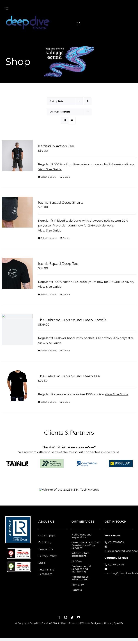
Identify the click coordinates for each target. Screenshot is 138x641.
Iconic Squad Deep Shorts (61, 202)
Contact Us (45, 549)
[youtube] (78, 617)
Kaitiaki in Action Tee (56, 146)
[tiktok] (72, 617)
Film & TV (78, 584)
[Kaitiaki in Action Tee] (17, 155)
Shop (41, 562)
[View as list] (71, 120)
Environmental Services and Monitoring (81, 569)
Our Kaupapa (47, 535)
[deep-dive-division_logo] (27, 15)
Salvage (77, 561)
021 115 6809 (116, 542)
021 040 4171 (116, 564)
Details (66, 177)
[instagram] (65, 617)
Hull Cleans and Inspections (82, 536)
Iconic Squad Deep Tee (58, 263)
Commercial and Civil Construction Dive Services (86, 545)
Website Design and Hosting (97, 623)
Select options (48, 177)
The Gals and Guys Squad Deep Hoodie (72, 320)
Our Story (44, 542)
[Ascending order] (87, 101)
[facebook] (59, 617)
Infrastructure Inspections (80, 554)
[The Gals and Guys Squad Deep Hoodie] (17, 329)
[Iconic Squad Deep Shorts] (17, 212)
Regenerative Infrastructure (80, 578)
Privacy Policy (47, 556)
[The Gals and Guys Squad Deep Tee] (17, 385)
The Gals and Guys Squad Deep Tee (69, 376)
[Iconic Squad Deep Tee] (17, 273)
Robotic (77, 589)
